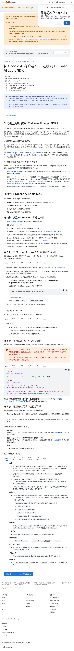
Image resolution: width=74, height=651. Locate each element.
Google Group (54, 603)
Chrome (4, 626)
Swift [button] (6, 263)
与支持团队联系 (54, 597)
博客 (27, 597)
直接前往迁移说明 (11, 115)
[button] (38, 225)
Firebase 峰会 (30, 600)
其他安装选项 (60, 268)
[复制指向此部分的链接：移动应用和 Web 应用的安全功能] (32, 141)
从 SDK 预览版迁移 (15, 106)
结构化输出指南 (56, 440)
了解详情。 (45, 240)
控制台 (15, 222)
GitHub (4, 609)
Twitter (28, 603)
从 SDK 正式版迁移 (61, 104)
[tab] (7, 263)
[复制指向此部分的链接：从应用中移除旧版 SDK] (24, 311)
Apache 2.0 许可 (58, 583)
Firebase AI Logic (25, 8)
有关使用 (22, 183)
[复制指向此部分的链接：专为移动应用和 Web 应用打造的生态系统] (39, 162)
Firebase (6, 61)
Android (4, 623)
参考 (3, 600)
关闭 (58, 23)
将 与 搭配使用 (24, 153)
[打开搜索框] (49, 2)
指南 (3, 597)
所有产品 (4, 635)
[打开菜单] (3, 2)
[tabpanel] (37, 286)
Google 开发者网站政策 (17, 585)
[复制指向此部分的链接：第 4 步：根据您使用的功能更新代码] (43, 407)
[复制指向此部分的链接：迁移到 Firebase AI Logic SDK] (43, 194)
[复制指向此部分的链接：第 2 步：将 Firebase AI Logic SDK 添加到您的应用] (58, 252)
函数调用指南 (57, 432)
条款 (3, 642)
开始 (67, 23)
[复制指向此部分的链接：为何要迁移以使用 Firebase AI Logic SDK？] (61, 124)
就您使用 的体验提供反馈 (18, 574)
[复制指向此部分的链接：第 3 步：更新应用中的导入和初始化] (43, 341)
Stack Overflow (54, 600)
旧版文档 (52, 612)
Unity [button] (44, 263)
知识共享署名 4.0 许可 (30, 583)
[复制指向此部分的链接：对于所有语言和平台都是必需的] (30, 427)
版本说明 (52, 606)
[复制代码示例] (66, 290)
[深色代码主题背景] (63, 290)
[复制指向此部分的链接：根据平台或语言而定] (21, 454)
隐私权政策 (9, 642)
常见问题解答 (54, 609)
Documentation (8, 8)
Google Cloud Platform (8, 632)
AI (33, 61)
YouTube (28, 606)
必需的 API (52, 232)
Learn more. (14, 18)
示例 (3, 603)
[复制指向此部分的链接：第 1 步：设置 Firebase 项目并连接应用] (46, 218)
